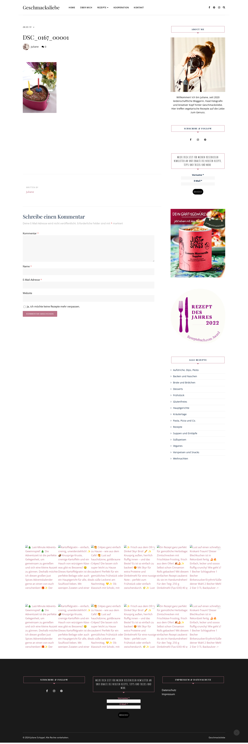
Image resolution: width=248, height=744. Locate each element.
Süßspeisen (179, 439)
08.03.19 (27, 27)
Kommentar (31, 233)
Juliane (35, 46)
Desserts (178, 389)
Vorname (198, 175)
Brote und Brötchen (184, 382)
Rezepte (101, 7)
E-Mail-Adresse (32, 279)
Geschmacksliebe (41, 7)
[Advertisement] (92, 141)
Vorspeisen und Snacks (186, 452)
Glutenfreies (180, 401)
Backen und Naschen (185, 376)
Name (27, 266)
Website (27, 293)
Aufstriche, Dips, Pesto (186, 370)
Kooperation (121, 7)
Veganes (178, 445)
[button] (7, 736)
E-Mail (198, 181)
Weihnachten (180, 458)
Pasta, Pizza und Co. (184, 420)
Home (72, 7)
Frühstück (178, 395)
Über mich (86, 7)
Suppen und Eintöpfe (185, 433)
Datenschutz (169, 690)
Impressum (168, 694)
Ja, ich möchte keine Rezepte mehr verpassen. (53, 306)
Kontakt (139, 7)
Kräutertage (180, 414)
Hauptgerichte (181, 407)
